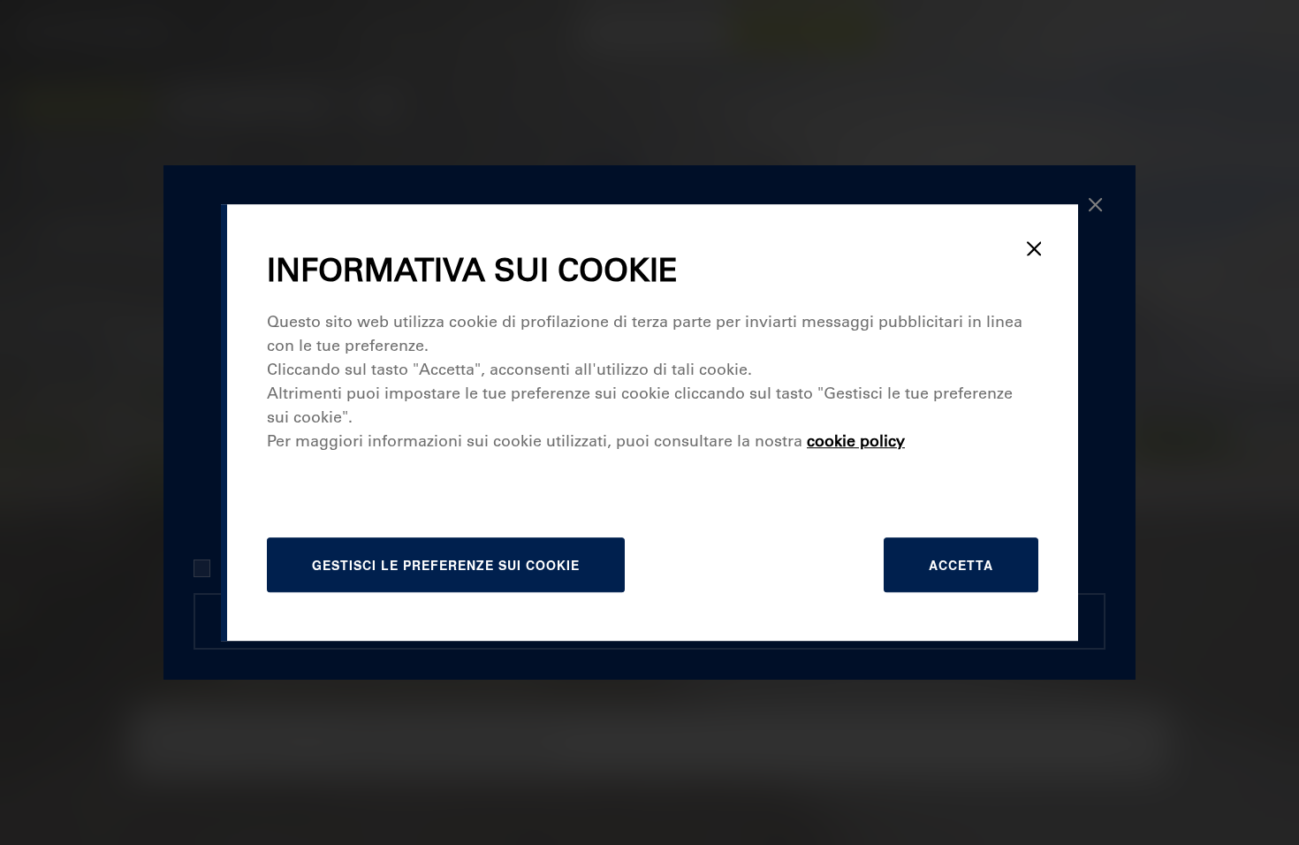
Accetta (961, 565)
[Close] (1034, 248)
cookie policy (856, 441)
